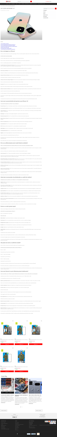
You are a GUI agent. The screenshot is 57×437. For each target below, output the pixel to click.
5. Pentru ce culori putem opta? (5, 47)
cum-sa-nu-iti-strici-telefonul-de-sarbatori (21, 395)
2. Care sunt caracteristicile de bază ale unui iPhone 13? (8, 44)
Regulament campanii (3, 425)
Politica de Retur (17, 422)
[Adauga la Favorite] (13, 321)
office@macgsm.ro (42, 416)
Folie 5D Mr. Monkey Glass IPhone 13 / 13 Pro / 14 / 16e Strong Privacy (35, 339)
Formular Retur (17, 423)
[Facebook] (12, 417)
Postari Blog (4, 376)
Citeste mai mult (3, 402)
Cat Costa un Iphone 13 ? (12, 5)
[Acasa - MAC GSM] (10, 1)
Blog (44, 3)
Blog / (8, 5)
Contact (2, 424)
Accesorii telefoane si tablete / (4, 5)
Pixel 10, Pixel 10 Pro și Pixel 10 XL (35, 395)
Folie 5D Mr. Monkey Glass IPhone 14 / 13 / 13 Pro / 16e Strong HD (21, 366)
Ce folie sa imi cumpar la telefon (7, 395)
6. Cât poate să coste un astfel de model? (6, 48)
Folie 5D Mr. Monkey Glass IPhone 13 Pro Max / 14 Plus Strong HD (7, 366)
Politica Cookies (3, 426)
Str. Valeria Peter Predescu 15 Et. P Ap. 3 (33, 425)
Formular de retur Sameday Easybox (19, 424)
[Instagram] (16, 417)
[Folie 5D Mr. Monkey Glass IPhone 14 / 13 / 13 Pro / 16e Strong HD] (21, 356)
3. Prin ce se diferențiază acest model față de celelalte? (8, 45)
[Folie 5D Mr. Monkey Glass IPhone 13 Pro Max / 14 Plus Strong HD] (7, 356)
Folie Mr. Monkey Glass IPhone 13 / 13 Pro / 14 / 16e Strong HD (21, 339)
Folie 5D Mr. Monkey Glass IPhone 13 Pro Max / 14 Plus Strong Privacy (7, 339)
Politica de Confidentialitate (4, 423)
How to (44, 13)
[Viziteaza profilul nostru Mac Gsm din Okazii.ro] (38, 434)
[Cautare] (31, 1)
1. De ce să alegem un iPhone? (5, 43)
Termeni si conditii (3, 422)
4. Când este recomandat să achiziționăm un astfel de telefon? (9, 46)
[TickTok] (15, 417)
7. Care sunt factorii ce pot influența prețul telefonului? (8, 49)
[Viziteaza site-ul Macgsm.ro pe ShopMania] (33, 434)
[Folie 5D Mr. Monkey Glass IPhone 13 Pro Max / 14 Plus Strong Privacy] (7, 329)
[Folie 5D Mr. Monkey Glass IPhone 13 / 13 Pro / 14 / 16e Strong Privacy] (35, 329)
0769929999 (43, 415)
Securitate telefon (45, 17)
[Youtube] (13, 417)
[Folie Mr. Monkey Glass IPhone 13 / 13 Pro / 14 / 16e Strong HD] (21, 329)
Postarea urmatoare (38, 410)
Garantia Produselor (17, 425)
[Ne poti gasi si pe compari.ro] (28, 434)
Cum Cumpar (16, 426)
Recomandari (45, 16)
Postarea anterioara (3, 410)
